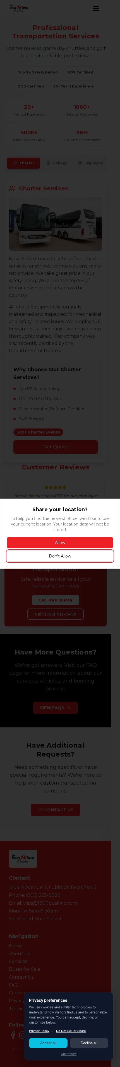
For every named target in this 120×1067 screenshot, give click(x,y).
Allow (60, 542)
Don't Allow (60, 556)
